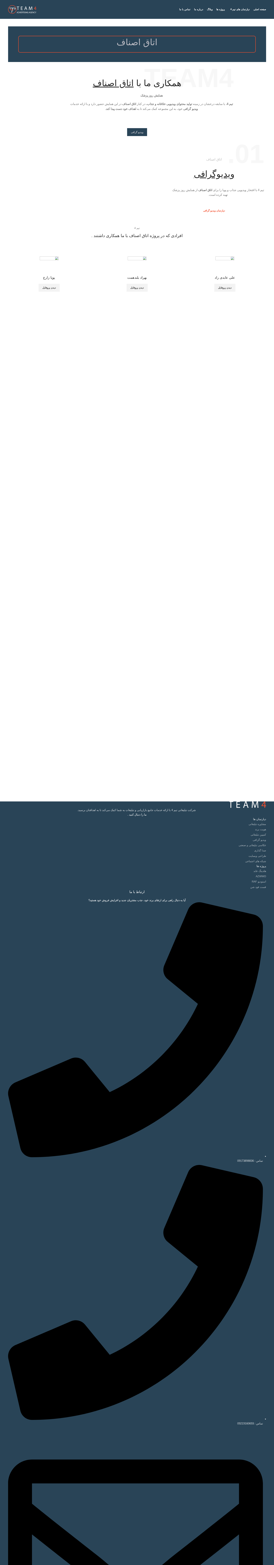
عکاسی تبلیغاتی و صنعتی (252, 845)
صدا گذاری (260, 850)
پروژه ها (261, 866)
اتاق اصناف (205, 190)
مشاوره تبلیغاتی (257, 824)
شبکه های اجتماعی (255, 861)
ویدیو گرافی (259, 839)
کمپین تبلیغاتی (258, 834)
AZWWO (261, 876)
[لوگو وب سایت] (22, 9)
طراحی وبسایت (257, 855)
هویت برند (260, 829)
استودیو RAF (259, 881)
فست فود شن (258, 886)
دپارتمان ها (259, 819)
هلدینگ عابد (259, 870)
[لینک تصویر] (247, 804)
